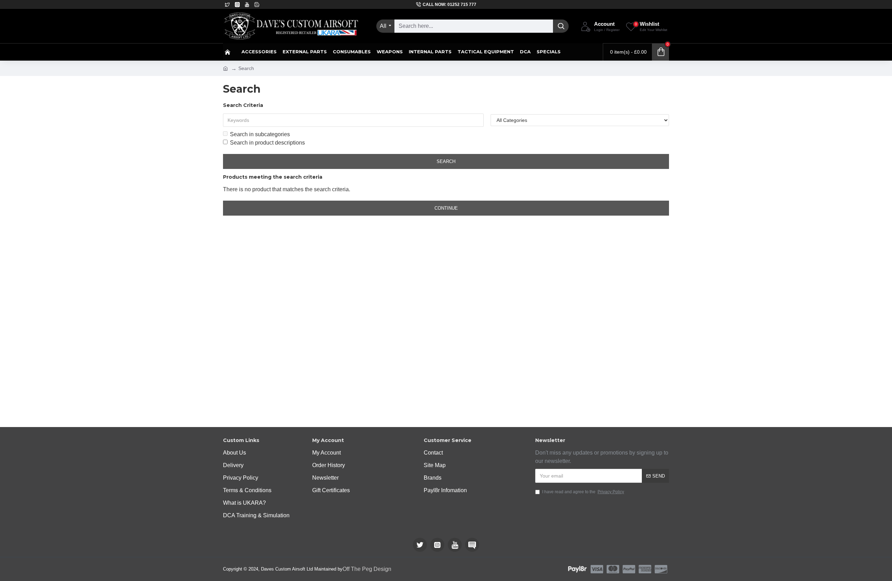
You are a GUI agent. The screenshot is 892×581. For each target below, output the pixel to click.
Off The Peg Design (367, 569)
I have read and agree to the (583, 491)
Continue (446, 208)
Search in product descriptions (267, 143)
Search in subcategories (260, 134)
